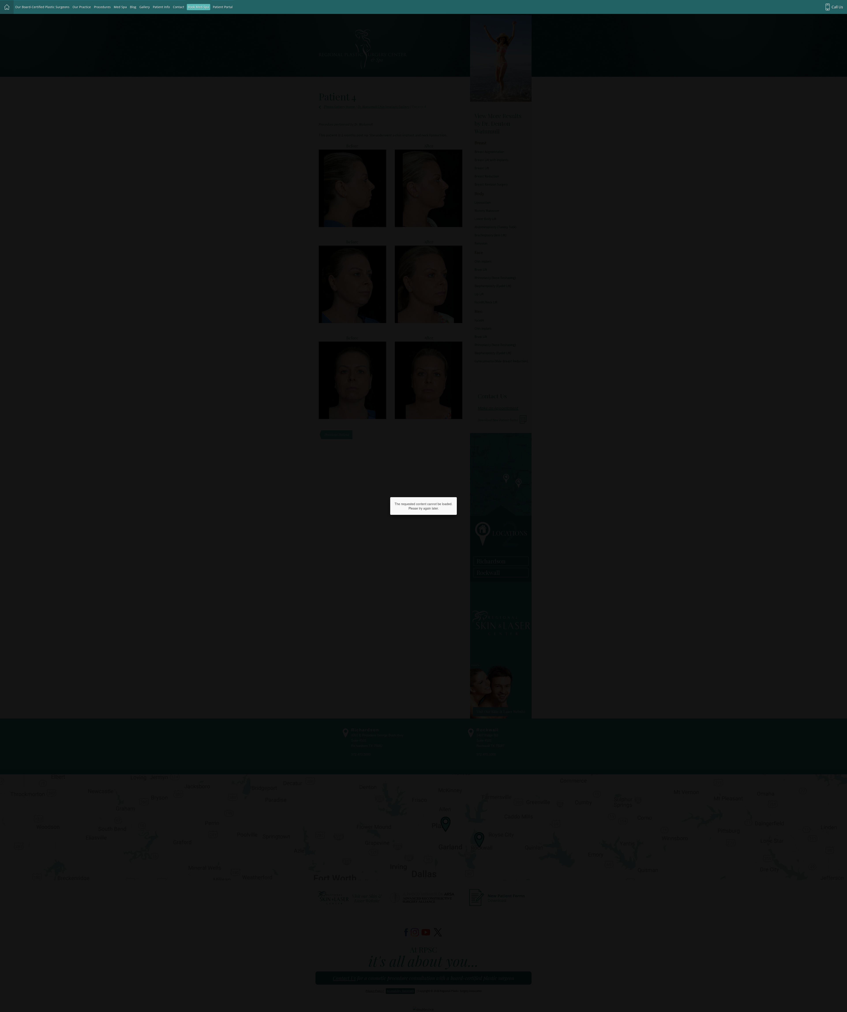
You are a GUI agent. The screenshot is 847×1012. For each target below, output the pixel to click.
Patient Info (161, 7)
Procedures (102, 7)
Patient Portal (223, 7)
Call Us (837, 6)
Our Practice (82, 7)
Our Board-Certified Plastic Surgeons (42, 7)
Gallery (144, 7)
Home (7, 7)
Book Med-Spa (198, 7)
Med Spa (120, 7)
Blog (133, 7)
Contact (178, 7)
